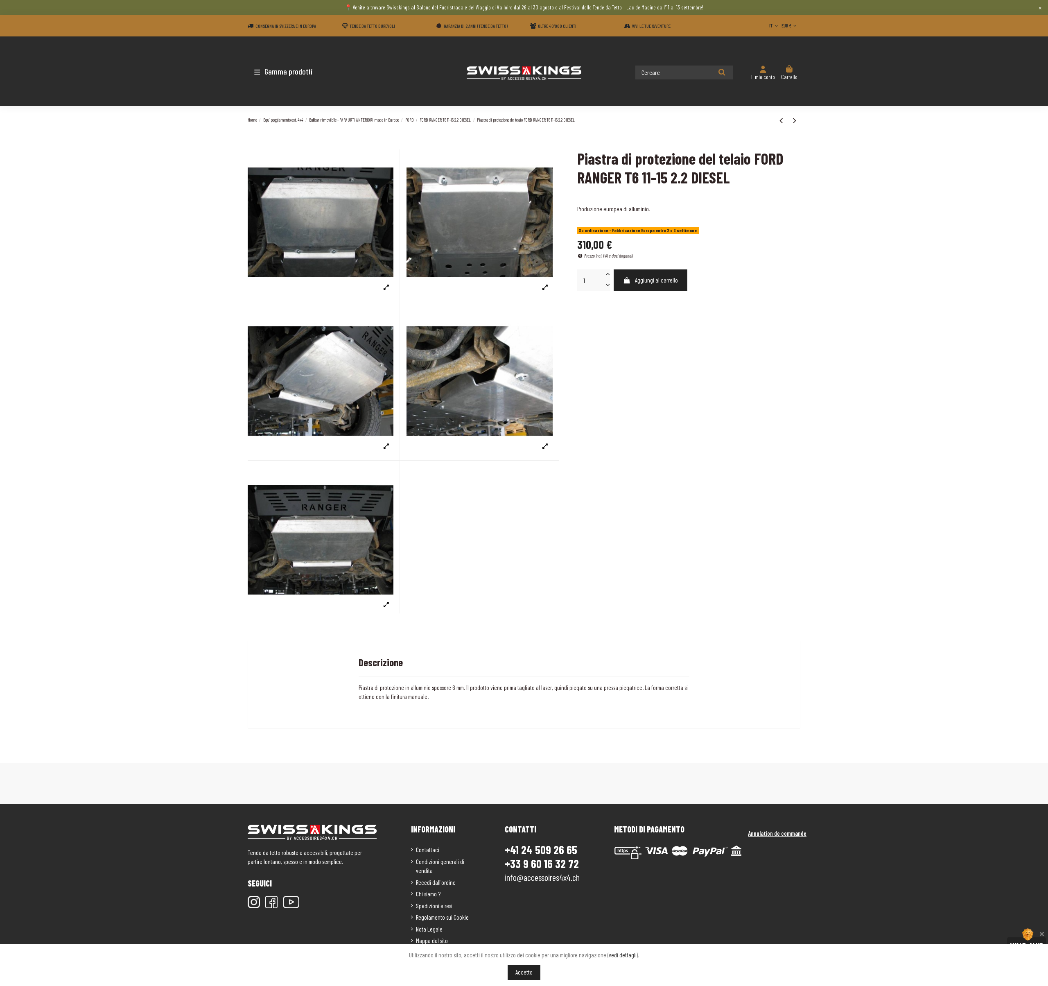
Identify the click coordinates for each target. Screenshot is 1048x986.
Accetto (524, 972)
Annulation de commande (777, 833)
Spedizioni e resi (434, 905)
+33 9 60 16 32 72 (542, 863)
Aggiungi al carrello (656, 280)
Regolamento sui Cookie (442, 917)
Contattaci (427, 849)
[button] (296, 71)
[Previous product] (782, 120)
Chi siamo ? (428, 894)
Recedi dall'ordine (436, 882)
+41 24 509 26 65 (541, 850)
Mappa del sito (432, 940)
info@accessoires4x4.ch (542, 877)
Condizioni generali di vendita (440, 866)
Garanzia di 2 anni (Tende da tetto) (476, 26)
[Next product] (794, 120)
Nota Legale (429, 929)
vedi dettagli (623, 955)
